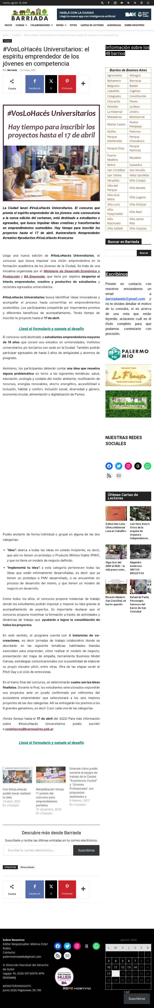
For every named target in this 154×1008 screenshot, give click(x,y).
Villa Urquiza (138, 228)
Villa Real (136, 212)
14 (135, 967)
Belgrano (113, 86)
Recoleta (135, 158)
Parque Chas (115, 148)
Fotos (73, 25)
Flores (134, 101)
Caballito (113, 91)
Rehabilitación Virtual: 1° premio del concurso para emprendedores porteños (50, 797)
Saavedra (136, 165)
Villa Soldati (115, 228)
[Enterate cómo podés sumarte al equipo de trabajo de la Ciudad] (86, 787)
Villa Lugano (138, 197)
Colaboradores (40, 25)
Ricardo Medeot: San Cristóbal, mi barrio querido (115, 601)
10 (108, 967)
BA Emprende (34, 276)
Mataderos (114, 117)
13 (129, 967)
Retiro (111, 165)
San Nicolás (137, 170)
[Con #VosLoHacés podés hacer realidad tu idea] (17, 775)
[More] (83, 84)
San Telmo (114, 175)
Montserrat (137, 117)
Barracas (135, 80)
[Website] (142, 2)
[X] (135, 2)
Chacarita (113, 101)
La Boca (135, 106)
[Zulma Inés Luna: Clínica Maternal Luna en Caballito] (116, 513)
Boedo (134, 86)
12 (122, 967)
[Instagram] (115, 2)
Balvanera (114, 80)
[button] (102, 2)
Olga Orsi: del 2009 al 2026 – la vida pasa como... (116, 566)
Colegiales (114, 96)
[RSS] (128, 2)
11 (115, 967)
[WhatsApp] (148, 2)
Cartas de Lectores (92, 25)
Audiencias (114, 25)
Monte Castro (116, 124)
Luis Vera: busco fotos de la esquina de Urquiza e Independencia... (140, 531)
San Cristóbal (116, 170)
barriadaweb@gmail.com (125, 299)
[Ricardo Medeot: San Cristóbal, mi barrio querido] (116, 586)
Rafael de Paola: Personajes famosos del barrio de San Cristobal (139, 604)
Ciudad (20, 25)
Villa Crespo (137, 180)
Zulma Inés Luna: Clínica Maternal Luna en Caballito (115, 527)
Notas (60, 25)
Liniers (134, 112)
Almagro (135, 75)
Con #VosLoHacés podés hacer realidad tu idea (17, 793)
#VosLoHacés (27, 867)
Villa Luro (113, 204)
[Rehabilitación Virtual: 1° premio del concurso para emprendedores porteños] (50, 775)
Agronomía (114, 75)
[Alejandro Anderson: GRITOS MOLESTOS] (140, 552)
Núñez (111, 131)
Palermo (135, 131)
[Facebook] (108, 2)
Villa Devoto (137, 188)
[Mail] (122, 2)
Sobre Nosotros (134, 25)
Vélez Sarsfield (139, 175)
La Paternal (114, 112)
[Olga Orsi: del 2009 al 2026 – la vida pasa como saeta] (116, 552)
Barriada (12, 69)
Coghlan (135, 91)
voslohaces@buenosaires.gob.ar (29, 729)
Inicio (8, 25)
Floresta (112, 106)
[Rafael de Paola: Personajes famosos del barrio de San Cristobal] (140, 586)
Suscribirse (86, 850)
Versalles (113, 180)
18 (115, 973)
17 (108, 973)
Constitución (138, 96)
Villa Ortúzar (138, 204)
